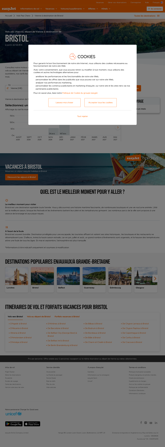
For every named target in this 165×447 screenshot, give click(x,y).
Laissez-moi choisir (64, 102)
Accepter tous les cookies (100, 102)
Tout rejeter (82, 116)
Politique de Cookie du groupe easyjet (80, 93)
